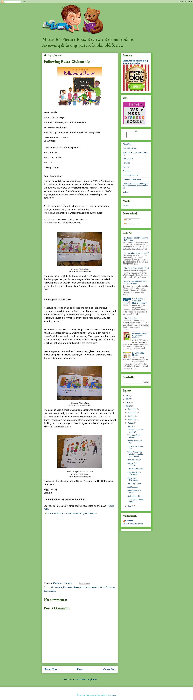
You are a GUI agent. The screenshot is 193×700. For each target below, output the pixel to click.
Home (80, 669)
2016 (128, 402)
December (132, 409)
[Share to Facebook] (87, 583)
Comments (130, 224)
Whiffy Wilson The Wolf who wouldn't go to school (135, 454)
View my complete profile (133, 524)
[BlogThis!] (83, 583)
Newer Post (50, 669)
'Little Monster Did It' (135, 469)
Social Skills (50, 591)
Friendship (127, 171)
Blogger (112, 695)
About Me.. (127, 144)
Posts (128, 220)
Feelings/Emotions (130, 175)
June (130, 506)
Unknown (129, 521)
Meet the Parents (134, 460)
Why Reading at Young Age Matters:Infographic (139, 301)
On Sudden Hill (133, 496)
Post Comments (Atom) (86, 679)
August (131, 423)
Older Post (109, 669)
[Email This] (80, 583)
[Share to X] (85, 583)
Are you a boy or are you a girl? (136, 253)
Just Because (132, 487)
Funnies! (126, 167)
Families (126, 163)
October (131, 416)
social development (89, 587)
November (132, 413)
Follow (125, 206)
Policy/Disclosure (130, 148)
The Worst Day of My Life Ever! (136, 268)
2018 (128, 396)
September (132, 419)
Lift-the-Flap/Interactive (132, 179)
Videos (126, 192)
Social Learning (107, 587)
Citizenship (56, 587)
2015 (128, 406)
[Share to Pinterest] (89, 583)
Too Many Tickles (134, 483)
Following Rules (71, 587)
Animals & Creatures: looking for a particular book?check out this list (136, 186)
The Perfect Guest (131, 318)
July (129, 426)
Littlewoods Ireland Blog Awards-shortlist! (135, 62)
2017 (128, 399)
